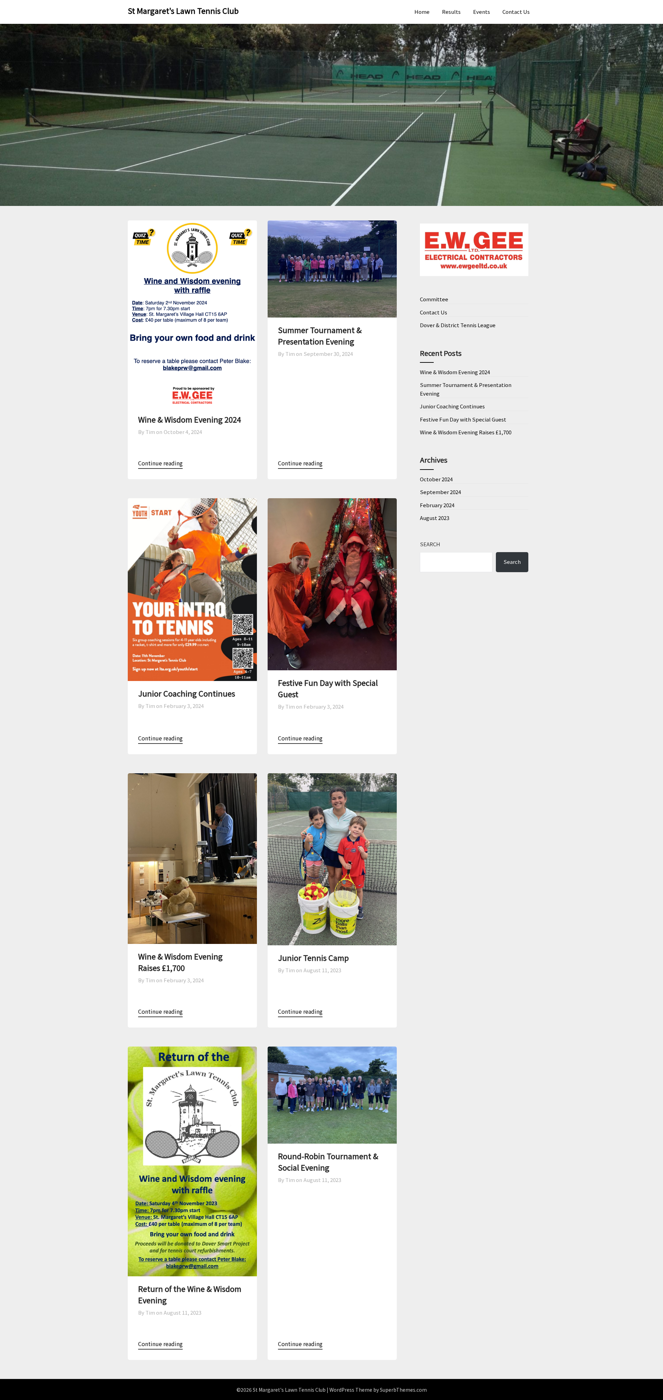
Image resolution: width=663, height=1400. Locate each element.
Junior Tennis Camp (313, 957)
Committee (434, 299)
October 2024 (436, 479)
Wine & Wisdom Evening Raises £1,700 (180, 961)
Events (481, 11)
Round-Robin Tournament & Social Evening (328, 1161)
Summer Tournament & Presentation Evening (320, 335)
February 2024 (437, 505)
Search (430, 544)
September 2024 (440, 491)
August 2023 (434, 517)
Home (422, 11)
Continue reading (160, 463)
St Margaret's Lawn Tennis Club (183, 10)
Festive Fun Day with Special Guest (463, 419)
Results (451, 11)
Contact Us (516, 11)
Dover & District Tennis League (458, 325)
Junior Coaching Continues (186, 693)
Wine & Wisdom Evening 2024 (189, 419)
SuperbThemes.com (403, 1389)
